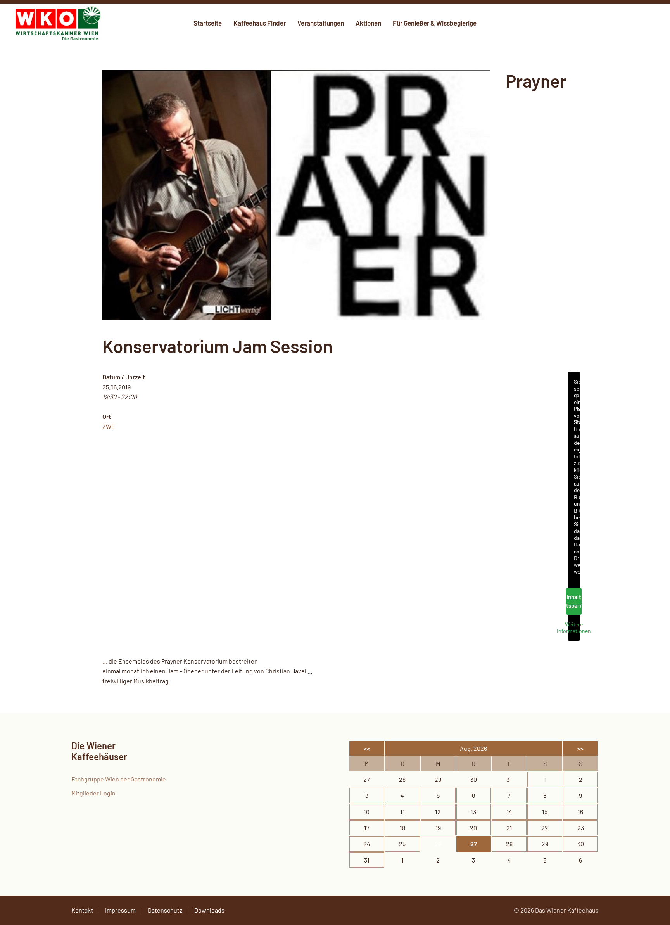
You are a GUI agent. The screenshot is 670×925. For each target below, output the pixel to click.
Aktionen (368, 23)
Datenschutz (165, 910)
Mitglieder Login (93, 793)
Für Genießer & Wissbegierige (435, 23)
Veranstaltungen (320, 23)
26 (438, 843)
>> (580, 748)
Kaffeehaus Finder (259, 23)
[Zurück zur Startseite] (58, 23)
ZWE (108, 426)
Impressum (120, 910)
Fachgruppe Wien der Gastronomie (118, 779)
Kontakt (82, 910)
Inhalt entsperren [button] (574, 601)
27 (473, 843)
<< (367, 748)
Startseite (207, 23)
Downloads (209, 910)
